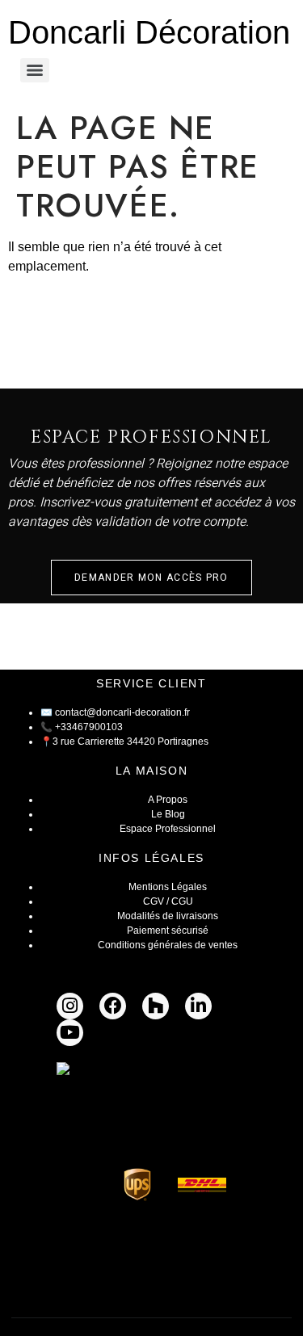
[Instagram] (70, 1006)
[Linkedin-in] (198, 1006)
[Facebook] (112, 1006)
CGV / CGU (168, 901)
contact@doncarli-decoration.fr (122, 712)
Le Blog (168, 814)
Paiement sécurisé (167, 930)
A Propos (167, 799)
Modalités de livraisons (167, 916)
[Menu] (34, 70)
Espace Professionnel (168, 828)
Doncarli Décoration (149, 32)
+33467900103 (89, 727)
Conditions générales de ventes (168, 945)
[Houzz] (155, 1006)
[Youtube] (70, 1032)
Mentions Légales (167, 887)
